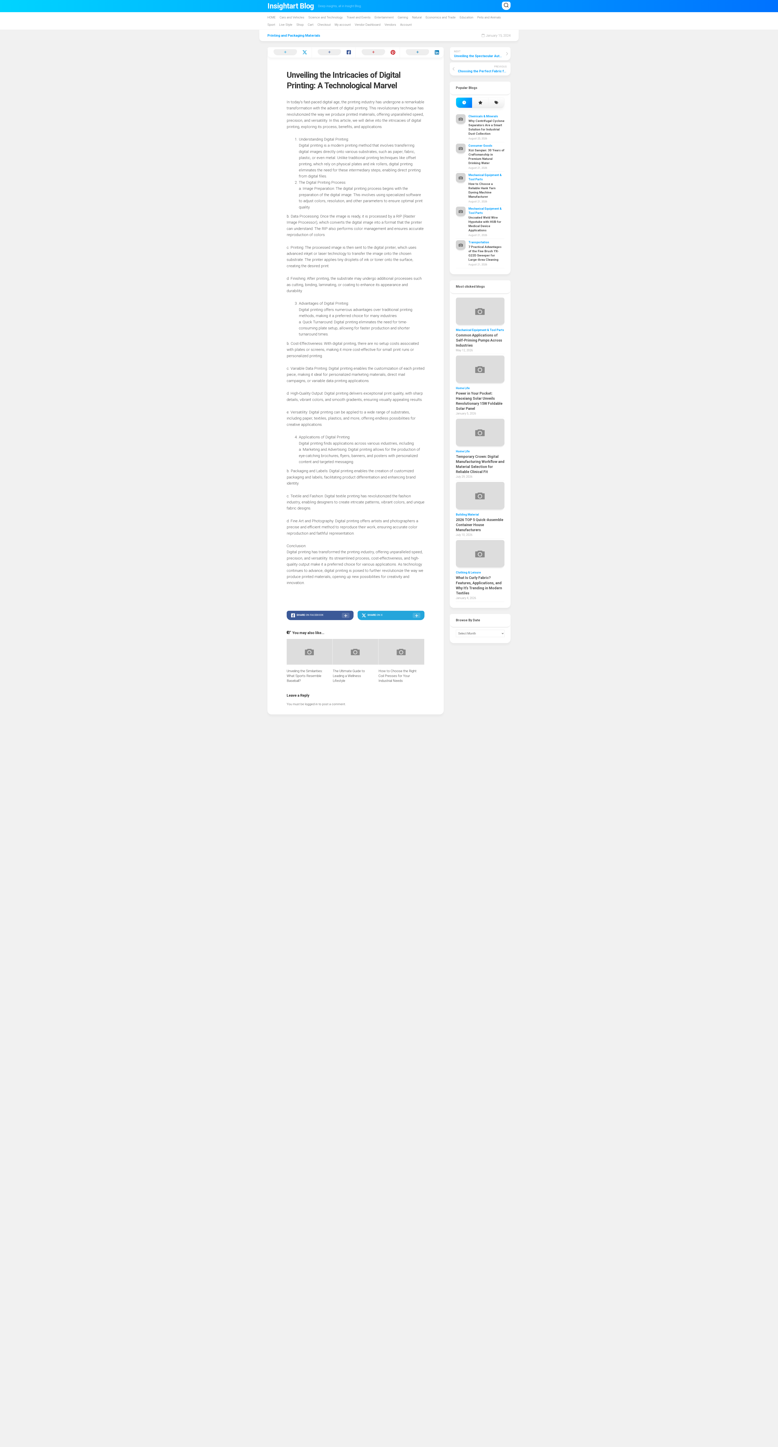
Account (406, 25)
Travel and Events (359, 17)
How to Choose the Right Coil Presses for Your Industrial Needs (397, 676)
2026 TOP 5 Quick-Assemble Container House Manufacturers (479, 525)
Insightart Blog (290, 6)
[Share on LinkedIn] (422, 52)
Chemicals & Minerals (483, 116)
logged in (311, 704)
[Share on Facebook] (334, 52)
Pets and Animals (489, 17)
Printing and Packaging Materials (293, 35)
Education (466, 17)
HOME (271, 17)
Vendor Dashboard (367, 25)
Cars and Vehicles (292, 17)
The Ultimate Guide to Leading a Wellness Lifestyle (349, 676)
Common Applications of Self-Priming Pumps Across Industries (479, 340)
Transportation (478, 242)
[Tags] (496, 103)
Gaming (403, 17)
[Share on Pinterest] (378, 52)
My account (343, 25)
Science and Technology (325, 17)
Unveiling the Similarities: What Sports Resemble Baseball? (305, 676)
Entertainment (384, 17)
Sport (271, 25)
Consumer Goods (480, 145)
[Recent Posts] (464, 103)
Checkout (324, 25)
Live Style (285, 25)
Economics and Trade (441, 17)
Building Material (467, 514)
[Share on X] (289, 52)
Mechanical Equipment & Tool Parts (480, 330)
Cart (310, 25)
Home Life (463, 388)
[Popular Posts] (480, 103)
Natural (417, 17)
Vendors (390, 25)
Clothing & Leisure (468, 572)
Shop (300, 25)
